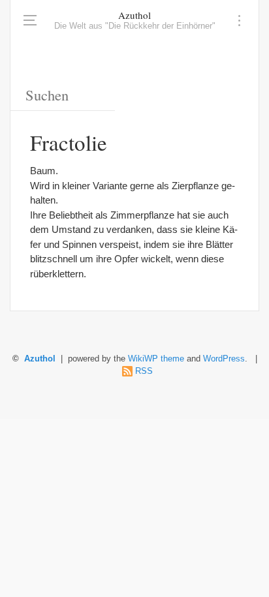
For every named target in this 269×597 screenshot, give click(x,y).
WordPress (224, 358)
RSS (144, 371)
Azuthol (134, 15)
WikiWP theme (156, 358)
